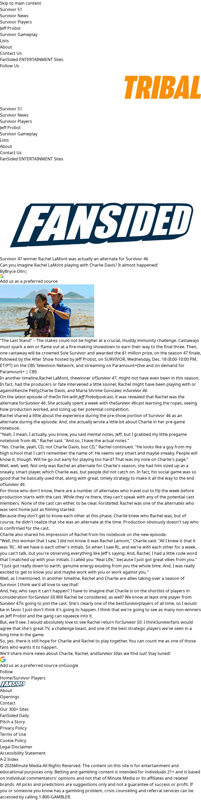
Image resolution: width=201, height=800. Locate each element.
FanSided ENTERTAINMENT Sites (31, 159)
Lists (4, 140)
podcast (84, 397)
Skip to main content (20, 3)
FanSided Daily (14, 715)
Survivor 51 (11, 109)
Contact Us (11, 152)
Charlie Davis (52, 390)
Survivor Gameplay (18, 134)
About (6, 146)
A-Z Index (9, 759)
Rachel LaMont (53, 378)
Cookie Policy (13, 740)
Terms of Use (13, 734)
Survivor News (14, 115)
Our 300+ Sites (14, 709)
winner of (96, 378)
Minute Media (27, 765)
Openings (9, 697)
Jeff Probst (10, 127)
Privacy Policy (13, 728)
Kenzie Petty (27, 390)
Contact (7, 703)
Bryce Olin (15, 271)
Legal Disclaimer (16, 747)
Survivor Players (16, 121)
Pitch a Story (12, 722)
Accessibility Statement (23, 753)
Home (6, 678)
